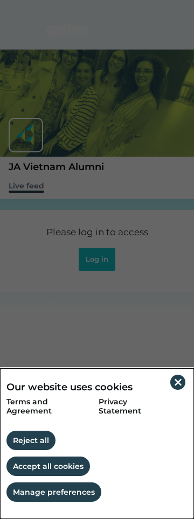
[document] (97, 443)
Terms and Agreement (29, 406)
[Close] (177, 382)
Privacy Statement (120, 406)
